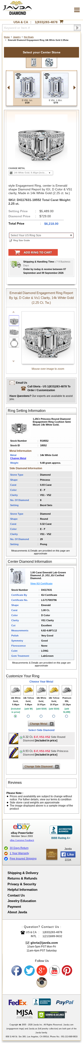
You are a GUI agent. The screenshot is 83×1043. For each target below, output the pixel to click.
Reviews (15, 782)
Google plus (42, 970)
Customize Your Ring (22, 676)
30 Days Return (19, 848)
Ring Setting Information (27, 411)
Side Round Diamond (44, 738)
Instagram (42, 982)
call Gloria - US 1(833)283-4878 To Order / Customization (48, 388)
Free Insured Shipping (23, 858)
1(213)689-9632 (52, 936)
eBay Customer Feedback (22, 840)
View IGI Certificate (41, 583)
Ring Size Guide (21, 240)
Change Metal (18, 458)
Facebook (16, 970)
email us (21, 382)
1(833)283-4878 (46, 22)
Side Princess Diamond (45, 752)
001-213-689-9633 (69, 1036)
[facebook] (51, 854)
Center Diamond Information (30, 561)
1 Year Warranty (19, 853)
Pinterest (67, 970)
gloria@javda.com (44, 942)
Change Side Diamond (38, 766)
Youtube (54, 970)
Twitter (29, 970)
